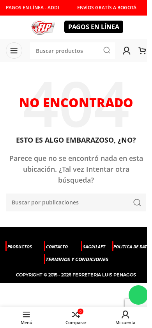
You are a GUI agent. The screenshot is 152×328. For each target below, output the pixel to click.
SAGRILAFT (94, 246)
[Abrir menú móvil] (14, 50)
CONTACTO (57, 246)
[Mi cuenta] (126, 50)
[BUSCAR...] (137, 202)
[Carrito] (142, 50)
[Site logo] (43, 26)
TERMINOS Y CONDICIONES (77, 259)
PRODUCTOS (19, 246)
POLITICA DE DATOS (132, 246)
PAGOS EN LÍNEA (93, 27)
